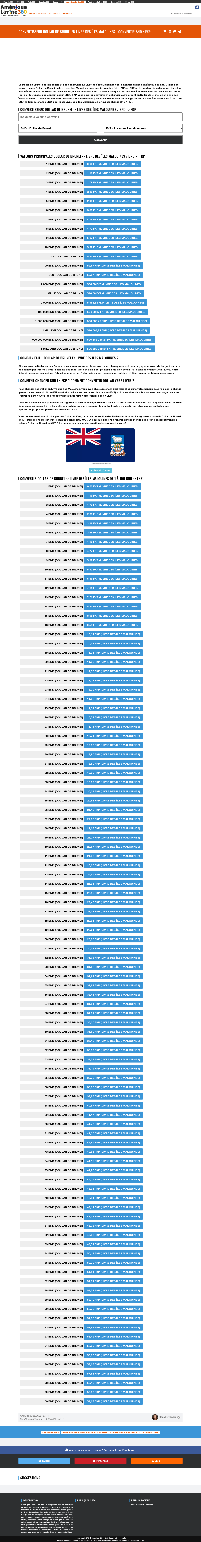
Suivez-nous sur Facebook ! (141, 1505)
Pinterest (102, 1460)
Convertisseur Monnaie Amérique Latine (85, 1432)
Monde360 (8, 2)
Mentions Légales (64, 1540)
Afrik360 (20, 2)
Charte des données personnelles (115, 1540)
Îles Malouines (50, 1432)
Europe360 (57, 2)
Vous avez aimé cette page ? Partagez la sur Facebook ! (102, 1450)
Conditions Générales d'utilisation (87, 1540)
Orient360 (129, 2)
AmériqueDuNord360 (97, 2)
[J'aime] (165, 31)
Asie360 (31, 2)
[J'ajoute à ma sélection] (170, 31)
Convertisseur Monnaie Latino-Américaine (134, 1432)
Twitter (45, 1460)
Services (68, 13)
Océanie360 (116, 2)
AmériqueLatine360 (75, 2)
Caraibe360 (44, 2)
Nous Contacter (137, 1540)
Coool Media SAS (82, 1538)
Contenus (55, 13)
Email (157, 1460)
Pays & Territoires (38, 13)
